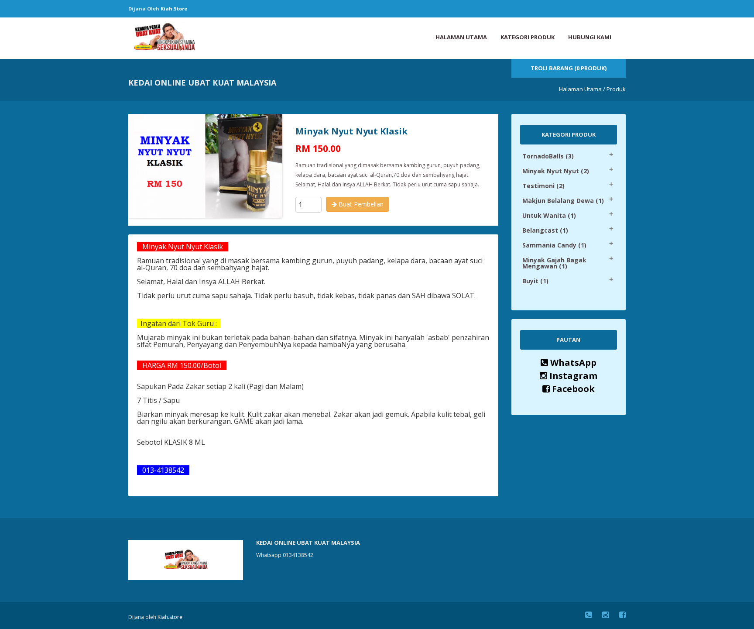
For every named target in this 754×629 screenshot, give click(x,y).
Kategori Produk (527, 37)
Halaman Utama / (582, 89)
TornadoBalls (548, 156)
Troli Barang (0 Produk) (569, 68)
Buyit (535, 281)
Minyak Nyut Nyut (555, 171)
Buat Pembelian (360, 204)
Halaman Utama (461, 37)
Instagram (572, 376)
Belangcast (545, 230)
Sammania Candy (554, 245)
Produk (616, 89)
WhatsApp (572, 362)
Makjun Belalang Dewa (563, 200)
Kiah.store (174, 8)
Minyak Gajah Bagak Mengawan (554, 263)
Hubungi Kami (589, 37)
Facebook (572, 389)
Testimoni (543, 186)
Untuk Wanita (549, 215)
